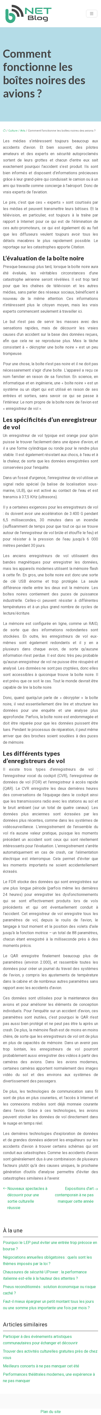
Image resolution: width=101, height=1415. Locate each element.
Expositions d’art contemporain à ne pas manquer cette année (74, 1195)
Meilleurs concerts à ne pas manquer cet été (41, 1366)
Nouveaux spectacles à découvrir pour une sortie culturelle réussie (27, 1198)
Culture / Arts (16, 130)
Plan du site (50, 1411)
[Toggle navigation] (91, 13)
